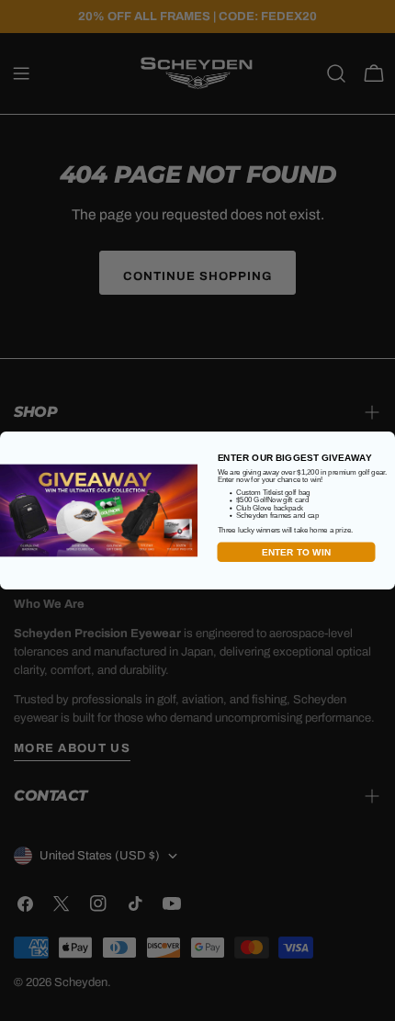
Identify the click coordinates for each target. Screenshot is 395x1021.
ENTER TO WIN (297, 551)
